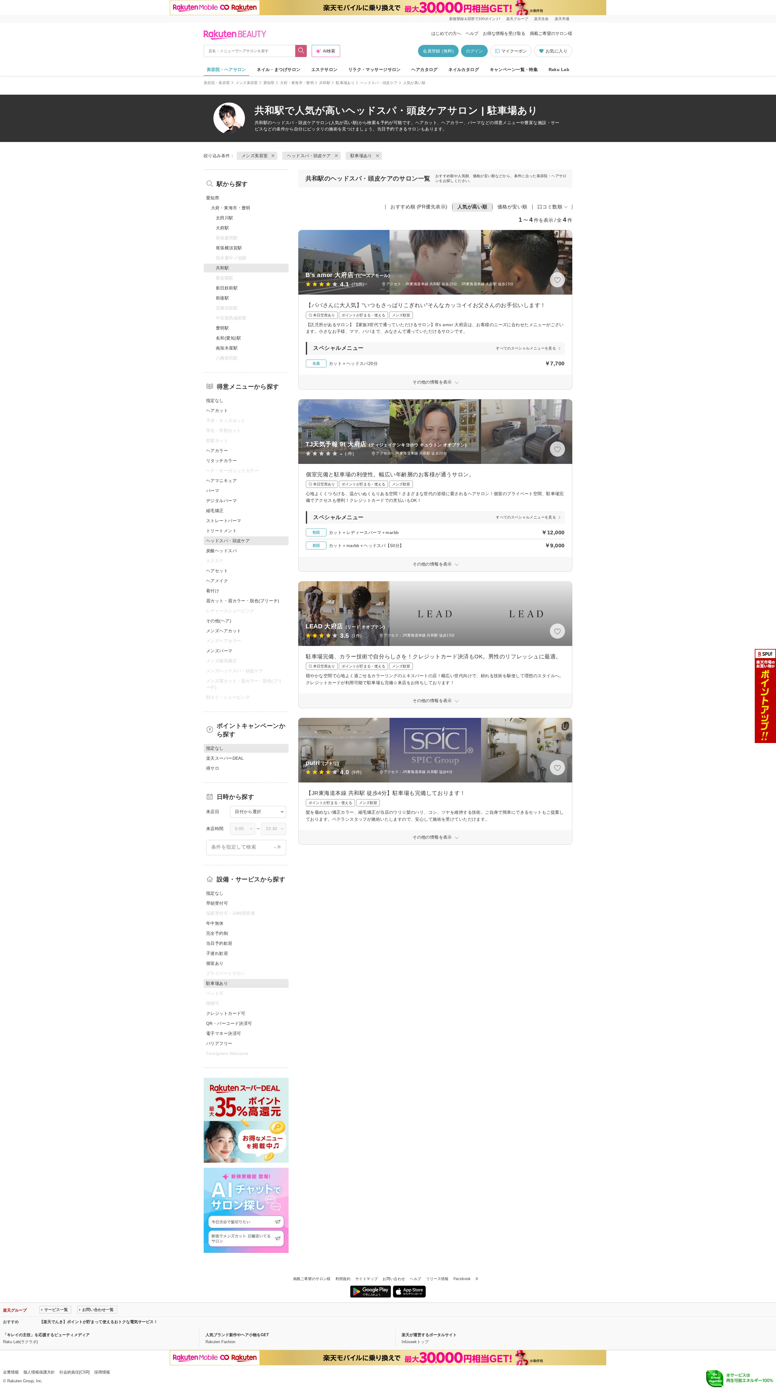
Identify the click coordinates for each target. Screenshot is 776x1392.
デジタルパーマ (221, 500)
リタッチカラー (221, 460)
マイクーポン (514, 51)
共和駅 (324, 83)
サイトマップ (366, 1279)
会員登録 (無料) (438, 51)
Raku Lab (559, 69)
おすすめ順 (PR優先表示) (418, 206)
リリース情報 (437, 1279)
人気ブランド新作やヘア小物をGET (237, 1335)
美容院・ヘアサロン (226, 69)
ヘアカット (217, 410)
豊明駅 (222, 328)
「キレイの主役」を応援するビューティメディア (46, 1335)
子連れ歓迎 (217, 953)
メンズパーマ (219, 650)
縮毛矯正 (215, 510)
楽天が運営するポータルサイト (429, 1335)
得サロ (212, 768)
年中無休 (215, 923)
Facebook (462, 1279)
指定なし (215, 400)
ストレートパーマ (223, 520)
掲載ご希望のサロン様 (551, 33)
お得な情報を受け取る (504, 33)
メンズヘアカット (223, 630)
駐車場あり (345, 83)
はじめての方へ (446, 33)
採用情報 (102, 1372)
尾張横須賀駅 (229, 247)
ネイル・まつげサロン (278, 69)
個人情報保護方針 (39, 1372)
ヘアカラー (217, 450)
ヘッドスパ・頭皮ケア (379, 83)
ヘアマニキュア (221, 480)
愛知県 (269, 83)
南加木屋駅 (227, 348)
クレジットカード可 (226, 1013)
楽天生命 (541, 19)
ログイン (474, 51)
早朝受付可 (217, 903)
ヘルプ (472, 33)
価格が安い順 (512, 206)
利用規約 (343, 1279)
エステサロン (324, 69)
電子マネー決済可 (223, 1033)
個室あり (215, 963)
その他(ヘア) (218, 620)
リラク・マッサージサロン (374, 69)
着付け (212, 590)
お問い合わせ (394, 1279)
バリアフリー (219, 1043)
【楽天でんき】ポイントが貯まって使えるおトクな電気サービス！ (98, 1321)
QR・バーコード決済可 (229, 1023)
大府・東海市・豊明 (297, 83)
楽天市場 (562, 19)
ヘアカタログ (424, 69)
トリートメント (221, 530)
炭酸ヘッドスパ (221, 550)
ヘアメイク (217, 580)
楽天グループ (517, 19)
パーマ (212, 490)
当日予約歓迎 (219, 943)
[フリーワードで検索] (301, 51)
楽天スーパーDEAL (225, 758)
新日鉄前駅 (227, 287)
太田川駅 (224, 217)
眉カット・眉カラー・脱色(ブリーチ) (242, 600)
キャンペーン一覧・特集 (514, 69)
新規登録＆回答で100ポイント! (474, 19)
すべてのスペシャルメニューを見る (526, 348)
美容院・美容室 (217, 83)
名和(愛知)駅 (228, 338)
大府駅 (222, 227)
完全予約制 (217, 933)
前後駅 (222, 298)
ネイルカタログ (463, 69)
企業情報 (11, 1372)
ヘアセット (217, 570)
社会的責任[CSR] (74, 1372)
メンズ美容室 (247, 83)
